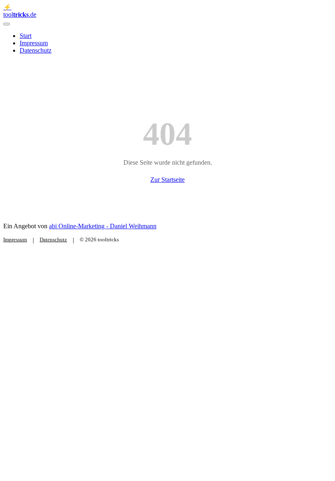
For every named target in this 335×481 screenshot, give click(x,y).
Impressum (34, 43)
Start (25, 35)
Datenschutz (35, 50)
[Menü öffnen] (6, 24)
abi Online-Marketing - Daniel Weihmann (102, 226)
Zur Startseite (167, 179)
